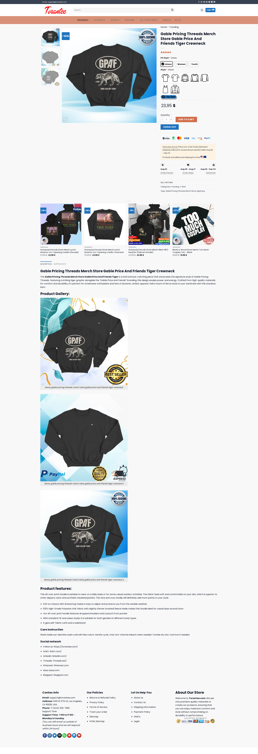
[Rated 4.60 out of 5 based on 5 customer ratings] (188, 52)
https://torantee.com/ (66, 646)
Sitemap (93, 716)
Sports (115, 20)
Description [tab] (46, 264)
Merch (167, 20)
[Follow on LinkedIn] (212, 2)
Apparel (130, 20)
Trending (82, 20)
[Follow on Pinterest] (209, 2)
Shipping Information (145, 707)
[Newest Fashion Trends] (55, 10)
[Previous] (67, 75)
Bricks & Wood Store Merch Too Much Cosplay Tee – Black (191, 251)
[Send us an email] (206, 2)
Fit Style (165, 58)
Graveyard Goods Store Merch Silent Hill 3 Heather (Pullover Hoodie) (148, 251)
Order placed (167, 172)
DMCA (137, 716)
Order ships (188, 172)
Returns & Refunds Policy (102, 697)
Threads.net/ (60, 660)
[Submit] (172, 10)
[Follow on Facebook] (199, 2)
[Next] (151, 75)
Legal (136, 721)
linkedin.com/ (59, 656)
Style (164, 69)
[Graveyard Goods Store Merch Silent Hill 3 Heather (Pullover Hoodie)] (149, 224)
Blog (178, 20)
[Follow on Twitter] (204, 2)
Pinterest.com (61, 665)
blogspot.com (60, 675)
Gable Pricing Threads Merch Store (181, 191)
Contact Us (140, 702)
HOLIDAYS (99, 20)
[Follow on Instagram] (201, 2)
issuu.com (54, 670)
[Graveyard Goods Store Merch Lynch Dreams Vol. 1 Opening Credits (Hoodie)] (61, 224)
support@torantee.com (62, 697)
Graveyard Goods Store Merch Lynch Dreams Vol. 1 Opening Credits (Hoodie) (59, 251)
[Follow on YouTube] (214, 2)
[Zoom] (65, 119)
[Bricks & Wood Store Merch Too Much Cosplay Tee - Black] (193, 224)
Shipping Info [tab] (60, 264)
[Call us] (64, 735)
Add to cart (186, 119)
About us (138, 697)
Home (164, 27)
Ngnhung (201, 191)
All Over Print (149, 20)
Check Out (169, 127)
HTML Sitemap (97, 721)
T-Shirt (183, 187)
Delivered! (211, 172)
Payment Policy (142, 711)
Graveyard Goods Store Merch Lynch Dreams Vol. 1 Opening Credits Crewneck (104, 251)
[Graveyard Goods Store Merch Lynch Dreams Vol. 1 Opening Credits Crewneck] (105, 224)
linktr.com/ (56, 651)
